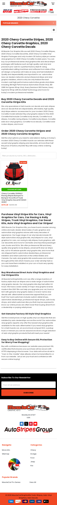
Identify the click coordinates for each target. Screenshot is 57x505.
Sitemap (5, 454)
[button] (53, 30)
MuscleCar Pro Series (11, 482)
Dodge (33, 454)
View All (32, 482)
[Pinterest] (31, 424)
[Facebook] (22, 424)
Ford (32, 458)
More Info (6, 450)
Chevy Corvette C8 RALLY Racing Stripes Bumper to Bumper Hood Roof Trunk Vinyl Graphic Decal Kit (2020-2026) (14, 197)
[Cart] (53, 3)
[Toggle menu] (3, 3)
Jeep (32, 461)
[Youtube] (35, 424)
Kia (31, 465)
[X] (26, 424)
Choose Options (14, 189)
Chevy (33, 450)
